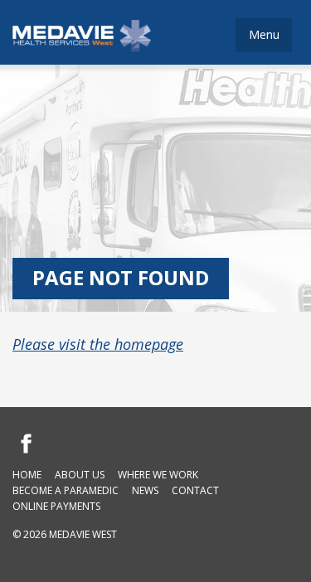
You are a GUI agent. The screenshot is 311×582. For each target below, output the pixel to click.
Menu (264, 34)
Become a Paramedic (65, 490)
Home (26, 475)
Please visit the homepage (97, 344)
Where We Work (158, 475)
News (145, 490)
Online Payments (56, 506)
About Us (79, 475)
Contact (195, 490)
